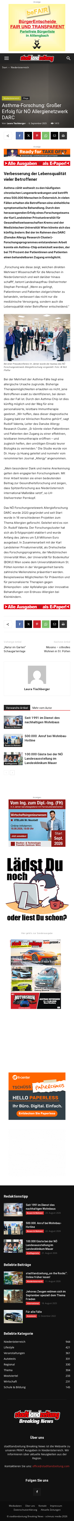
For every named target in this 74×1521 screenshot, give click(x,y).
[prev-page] (6, 772)
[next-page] (12, 772)
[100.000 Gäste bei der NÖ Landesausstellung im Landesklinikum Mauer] (13, 758)
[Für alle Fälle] (13, 1316)
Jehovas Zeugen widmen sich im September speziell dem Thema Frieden (46, 1295)
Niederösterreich (20, 67)
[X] (28, 135)
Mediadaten (15, 1505)
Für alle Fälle (34, 1311)
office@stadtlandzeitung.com (50, 1466)
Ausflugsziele (11, 763)
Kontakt (42, 1505)
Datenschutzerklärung (25, 1509)
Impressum (56, 1505)
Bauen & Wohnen (13, 727)
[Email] (54, 135)
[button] (6, 58)
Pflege (25, 98)
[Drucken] (63, 135)
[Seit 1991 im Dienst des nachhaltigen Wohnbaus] (13, 722)
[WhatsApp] (46, 135)
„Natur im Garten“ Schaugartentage (15, 649)
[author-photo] (37, 683)
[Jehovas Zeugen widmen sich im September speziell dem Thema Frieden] (13, 1296)
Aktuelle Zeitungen (51, 1509)
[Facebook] (19, 135)
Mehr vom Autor (42, 707)
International (33, 1303)
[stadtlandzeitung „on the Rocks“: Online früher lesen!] (13, 1278)
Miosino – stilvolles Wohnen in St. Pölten (57, 649)
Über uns (30, 1505)
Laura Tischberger (16, 123)
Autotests (31, 1316)
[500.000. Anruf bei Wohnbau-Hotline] (13, 740)
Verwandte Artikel (17, 707)
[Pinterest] (37, 135)
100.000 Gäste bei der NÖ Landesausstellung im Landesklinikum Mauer (44, 758)
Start (4, 67)
